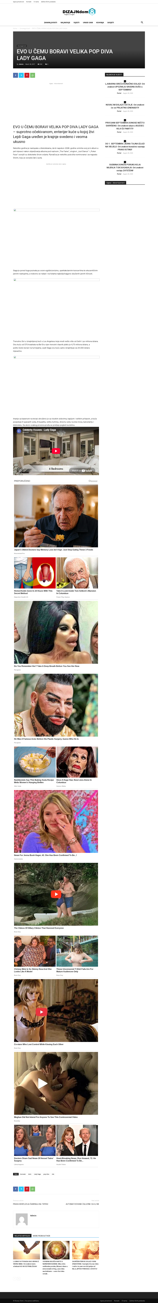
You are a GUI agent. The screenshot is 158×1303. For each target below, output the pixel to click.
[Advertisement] (56, 102)
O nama (36, 2)
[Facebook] (15, 75)
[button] (142, 23)
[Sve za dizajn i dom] (79, 11)
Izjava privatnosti (18, 2)
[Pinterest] (26, 75)
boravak (23, 1174)
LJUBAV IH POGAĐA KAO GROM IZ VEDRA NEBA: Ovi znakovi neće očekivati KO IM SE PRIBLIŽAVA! (26, 1263)
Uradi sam (88, 22)
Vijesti (76, 22)
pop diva (46, 1174)
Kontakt (28, 2)
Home (15, 28)
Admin (21, 64)
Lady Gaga (37, 1174)
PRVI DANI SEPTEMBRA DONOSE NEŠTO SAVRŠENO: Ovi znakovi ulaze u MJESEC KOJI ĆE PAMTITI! (125, 125)
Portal (119, 93)
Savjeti (110, 22)
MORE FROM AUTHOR (41, 1236)
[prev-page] (14, 1278)
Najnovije (65, 22)
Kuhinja (100, 22)
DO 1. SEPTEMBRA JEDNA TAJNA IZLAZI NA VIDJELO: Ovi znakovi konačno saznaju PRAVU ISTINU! (125, 146)
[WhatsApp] (32, 75)
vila (53, 1174)
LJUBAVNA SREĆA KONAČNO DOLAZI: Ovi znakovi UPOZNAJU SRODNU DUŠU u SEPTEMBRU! (125, 87)
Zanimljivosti (50, 22)
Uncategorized (25, 28)
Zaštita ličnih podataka (48, 2)
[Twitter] (21, 75)
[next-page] (18, 1278)
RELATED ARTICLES (22, 1236)
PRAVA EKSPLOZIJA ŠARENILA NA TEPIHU (30, 1204)
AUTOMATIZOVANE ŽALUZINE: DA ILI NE (82, 1204)
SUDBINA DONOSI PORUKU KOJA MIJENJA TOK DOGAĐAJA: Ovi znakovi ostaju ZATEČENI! (125, 167)
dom (29, 1174)
